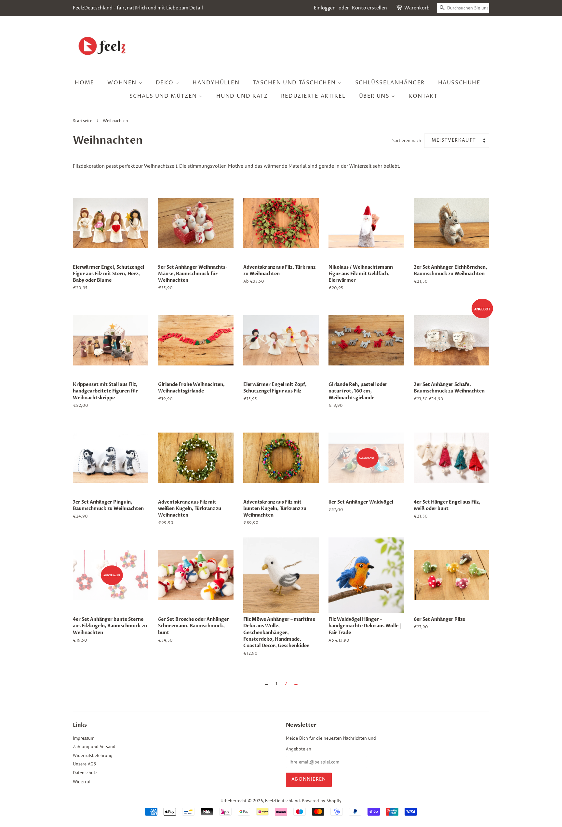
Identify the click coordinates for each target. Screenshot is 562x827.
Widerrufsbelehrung (93, 755)
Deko (165, 82)
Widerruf (82, 781)
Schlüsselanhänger (390, 82)
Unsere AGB (84, 764)
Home (84, 82)
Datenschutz (85, 773)
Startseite (82, 121)
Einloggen (325, 8)
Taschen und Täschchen (295, 82)
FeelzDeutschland (282, 801)
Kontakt (422, 96)
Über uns (375, 96)
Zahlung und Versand (94, 746)
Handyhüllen (216, 82)
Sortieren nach (406, 140)
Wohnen (122, 82)
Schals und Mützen (164, 96)
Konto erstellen (369, 8)
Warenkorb (417, 8)
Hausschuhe (459, 82)
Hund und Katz (242, 96)
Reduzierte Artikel (313, 96)
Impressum (83, 738)
